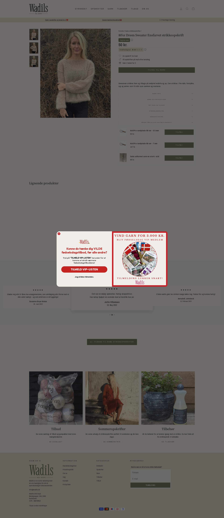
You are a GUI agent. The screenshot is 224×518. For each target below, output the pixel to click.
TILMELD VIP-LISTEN (84, 269)
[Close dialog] (59, 233)
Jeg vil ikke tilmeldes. (84, 277)
